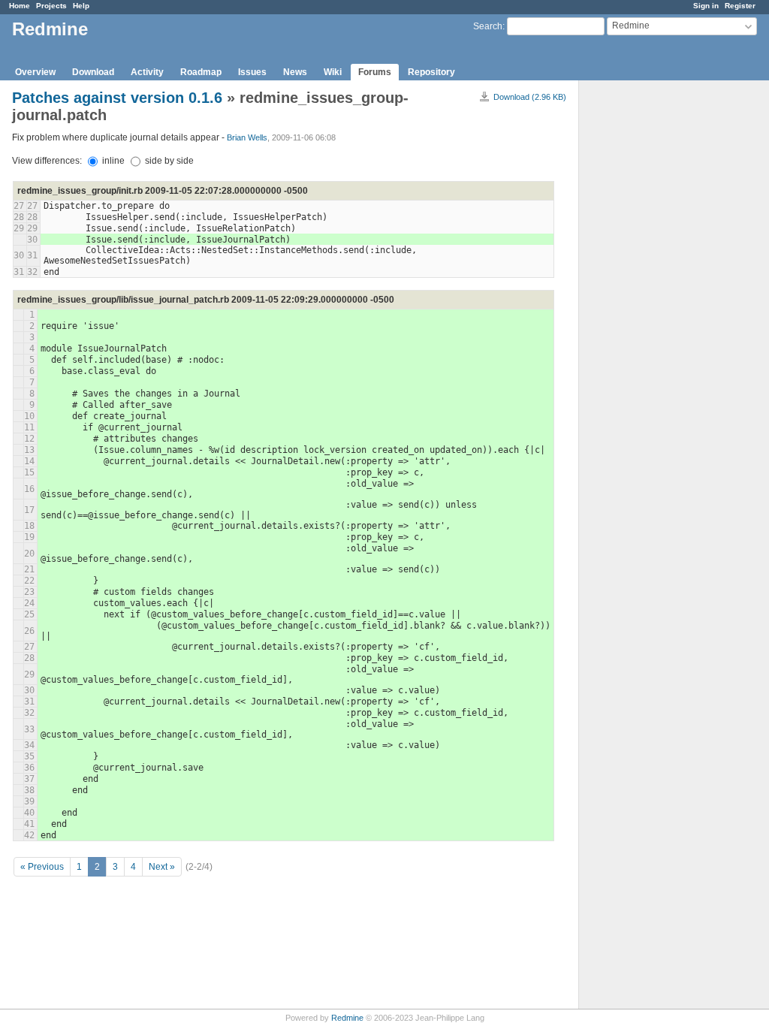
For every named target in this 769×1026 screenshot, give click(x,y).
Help (81, 6)
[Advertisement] (654, 316)
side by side (168, 160)
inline (112, 160)
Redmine (347, 1017)
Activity (147, 72)
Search (487, 26)
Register (740, 6)
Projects (51, 6)
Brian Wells (247, 137)
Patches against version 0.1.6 (117, 97)
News (295, 72)
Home (19, 6)
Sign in (706, 6)
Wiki (333, 72)
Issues (252, 72)
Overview (35, 72)
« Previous (42, 867)
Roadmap (201, 72)
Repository (431, 72)
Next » (162, 867)
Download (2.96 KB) (529, 96)
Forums (374, 72)
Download (93, 72)
